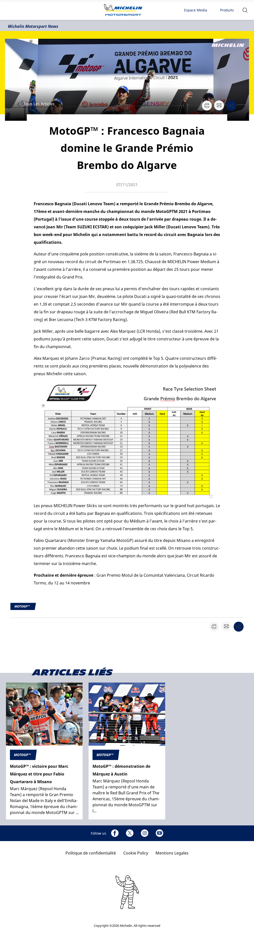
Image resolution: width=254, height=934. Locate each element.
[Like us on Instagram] (144, 833)
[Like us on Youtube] (159, 833)
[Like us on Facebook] (115, 833)
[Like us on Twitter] (129, 833)
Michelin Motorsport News (33, 26)
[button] (245, 10)
